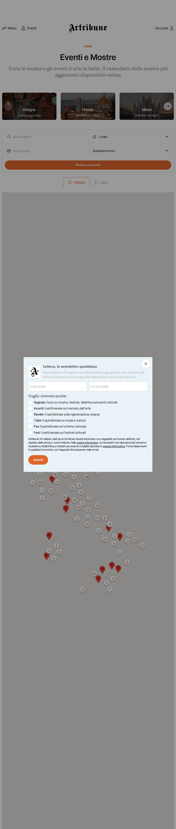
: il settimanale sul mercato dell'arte (62, 408)
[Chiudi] (146, 363)
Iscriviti (38, 460)
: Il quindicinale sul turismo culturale (60, 426)
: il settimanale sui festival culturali (60, 433)
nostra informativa (87, 442)
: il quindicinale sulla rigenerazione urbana (67, 414)
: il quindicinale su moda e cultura (60, 420)
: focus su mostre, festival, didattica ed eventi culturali (75, 402)
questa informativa (114, 446)
